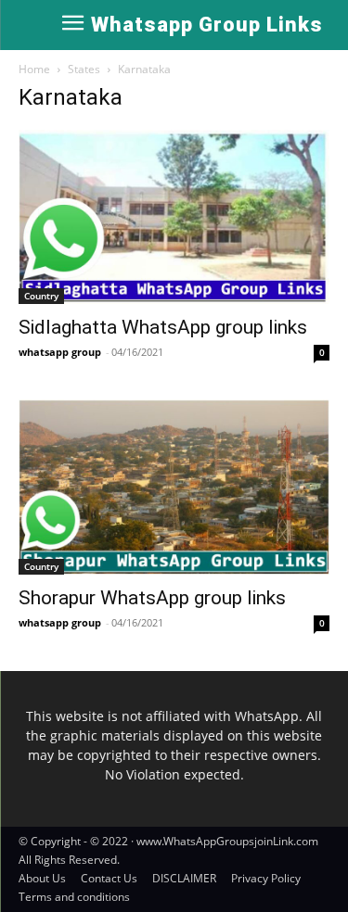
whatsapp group (60, 352)
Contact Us (109, 878)
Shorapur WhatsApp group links (152, 598)
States (84, 69)
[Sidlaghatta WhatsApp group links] (174, 217)
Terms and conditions (74, 897)
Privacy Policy (266, 878)
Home (34, 69)
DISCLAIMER (184, 878)
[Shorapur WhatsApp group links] (174, 486)
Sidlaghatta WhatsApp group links (163, 327)
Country (41, 295)
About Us (42, 878)
